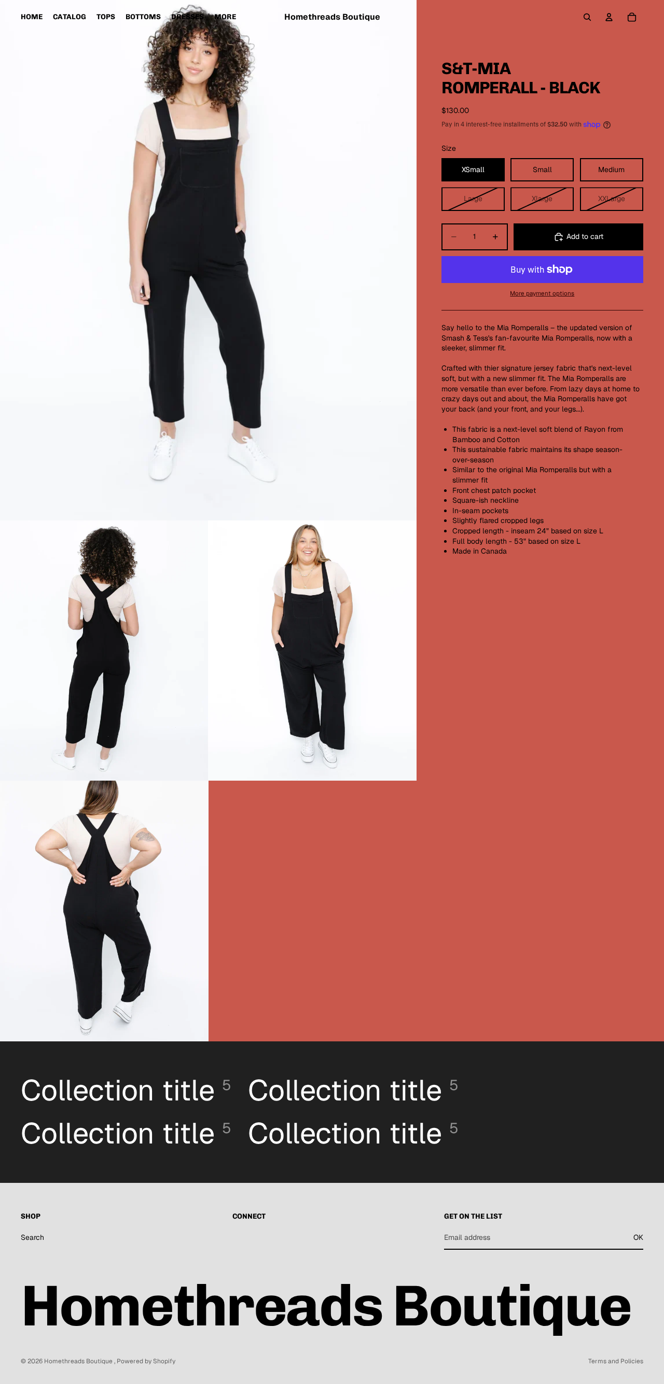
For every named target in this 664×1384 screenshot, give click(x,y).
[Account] (609, 17)
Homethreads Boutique (79, 1361)
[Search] (587, 17)
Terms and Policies (615, 1361)
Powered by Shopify (146, 1361)
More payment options (542, 293)
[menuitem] (225, 17)
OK (638, 1236)
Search (32, 1236)
